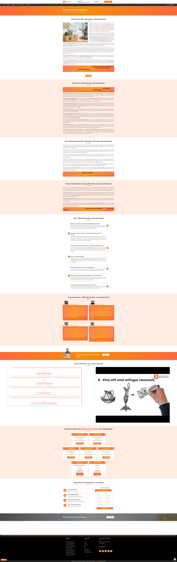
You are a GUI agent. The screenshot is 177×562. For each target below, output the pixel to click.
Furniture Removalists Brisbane (70, 543)
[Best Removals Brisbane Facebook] (100, 551)
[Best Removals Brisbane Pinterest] (108, 551)
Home (4, 4)
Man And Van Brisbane (69, 549)
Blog (85, 546)
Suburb (67, 12)
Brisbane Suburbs (86, 550)
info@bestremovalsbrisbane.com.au (84, 2)
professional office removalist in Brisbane (81, 187)
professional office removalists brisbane (100, 27)
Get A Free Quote (108, 1)
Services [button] (13, 4)
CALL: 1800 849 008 (170, 4)
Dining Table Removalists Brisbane (71, 553)
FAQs (18, 4)
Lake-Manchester (71, 12)
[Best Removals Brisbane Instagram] (103, 551)
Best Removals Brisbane (110, 28)
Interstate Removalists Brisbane (70, 546)
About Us (8, 4)
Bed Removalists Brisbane (70, 552)
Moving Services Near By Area (88, 552)
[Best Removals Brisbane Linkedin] (105, 551)
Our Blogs (22, 4)
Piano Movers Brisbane (69, 547)
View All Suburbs (110, 517)
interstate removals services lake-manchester (96, 193)
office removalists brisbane (73, 51)
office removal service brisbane (74, 167)
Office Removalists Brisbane (70, 544)
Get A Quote (88, 75)
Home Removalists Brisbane (70, 541)
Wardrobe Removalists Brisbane (70, 550)
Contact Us (27, 4)
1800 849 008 (102, 543)
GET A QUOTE (105, 508)
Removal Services (86, 549)
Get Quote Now (106, 354)
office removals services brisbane (83, 165)
